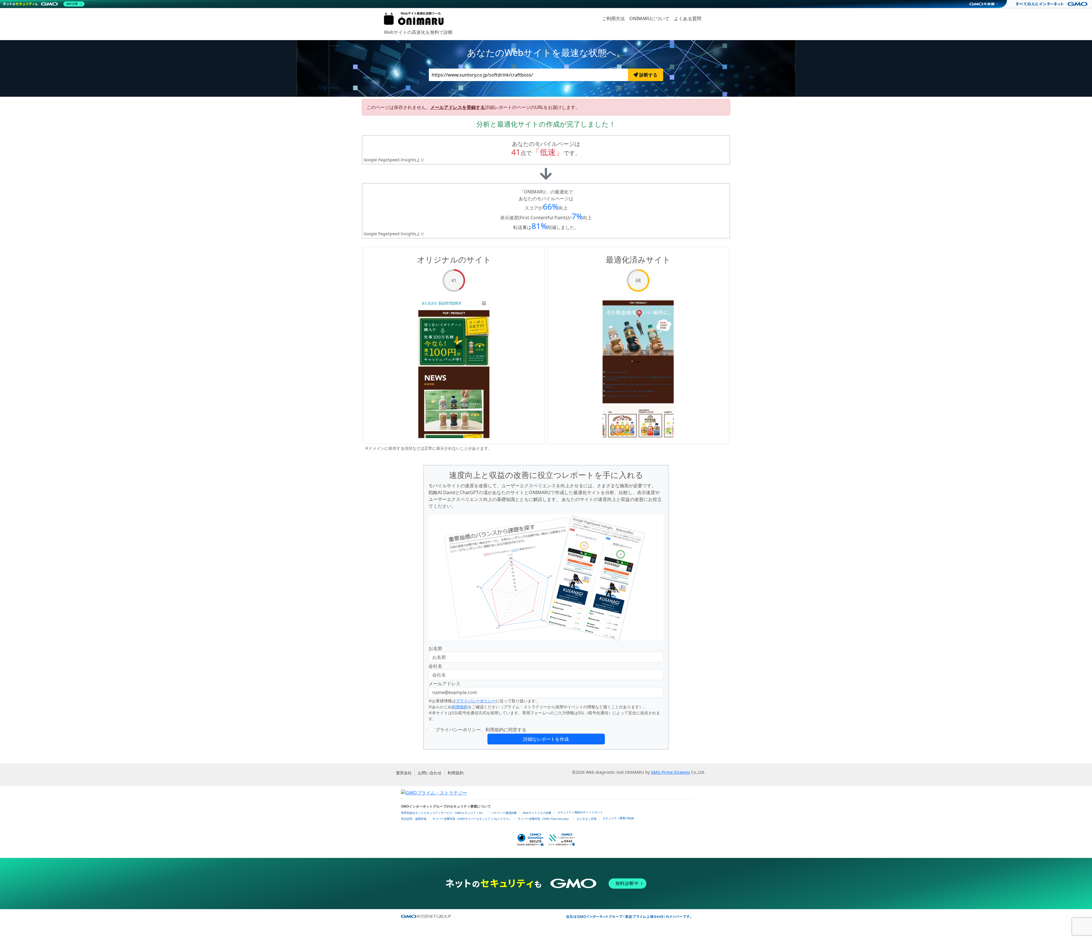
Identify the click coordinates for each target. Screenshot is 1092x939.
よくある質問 (687, 18)
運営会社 (404, 772)
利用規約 (460, 706)
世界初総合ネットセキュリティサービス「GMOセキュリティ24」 (443, 812)
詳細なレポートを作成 (546, 739)
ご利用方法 (613, 18)
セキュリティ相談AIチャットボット (580, 812)
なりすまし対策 (587, 818)
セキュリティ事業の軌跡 (618, 818)
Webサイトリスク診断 (537, 812)
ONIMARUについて (649, 18)
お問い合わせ (430, 772)
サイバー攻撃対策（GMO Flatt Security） (544, 818)
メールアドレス (449, 683)
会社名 (440, 666)
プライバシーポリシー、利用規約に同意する (480, 730)
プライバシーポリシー (476, 700)
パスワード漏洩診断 (504, 812)
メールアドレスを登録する (457, 107)
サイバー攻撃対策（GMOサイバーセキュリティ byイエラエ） (472, 818)
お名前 (440, 648)
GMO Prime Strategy (670, 772)
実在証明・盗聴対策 (414, 818)
